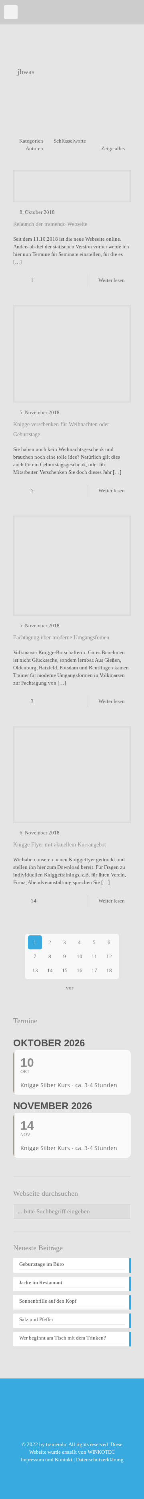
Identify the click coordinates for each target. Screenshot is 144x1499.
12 (109, 956)
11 (94, 956)
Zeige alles (113, 148)
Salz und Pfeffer (36, 1319)
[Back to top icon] (127, 1482)
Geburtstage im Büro (41, 1264)
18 (109, 970)
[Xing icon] (81, 1471)
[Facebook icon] (72, 1471)
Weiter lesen (111, 280)
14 (50, 970)
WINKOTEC (101, 1452)
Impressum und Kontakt (46, 1460)
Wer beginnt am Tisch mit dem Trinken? (62, 1338)
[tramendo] (69, 12)
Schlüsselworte (70, 141)
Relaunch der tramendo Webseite (50, 224)
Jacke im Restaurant (40, 1282)
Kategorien (31, 141)
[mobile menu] (11, 12)
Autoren (34, 148)
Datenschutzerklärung (100, 1460)
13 (35, 970)
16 (79, 970)
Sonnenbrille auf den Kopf (47, 1301)
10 (79, 956)
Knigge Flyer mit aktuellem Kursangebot (59, 845)
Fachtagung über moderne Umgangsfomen (61, 638)
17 (94, 970)
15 (65, 970)
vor (69, 988)
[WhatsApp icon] (64, 1471)
